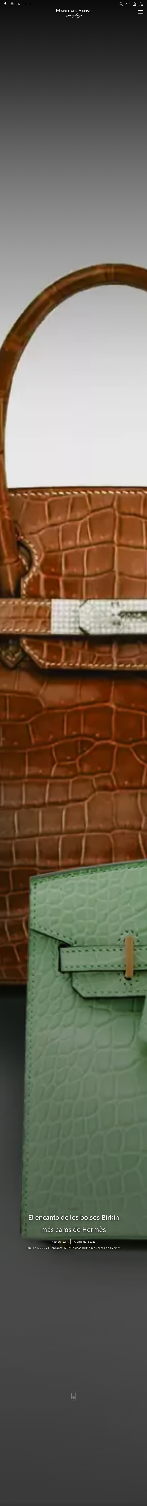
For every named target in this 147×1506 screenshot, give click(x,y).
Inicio (30, 1248)
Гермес (73, 1208)
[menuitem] (18, 4)
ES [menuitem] (31, 4)
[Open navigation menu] (140, 12)
